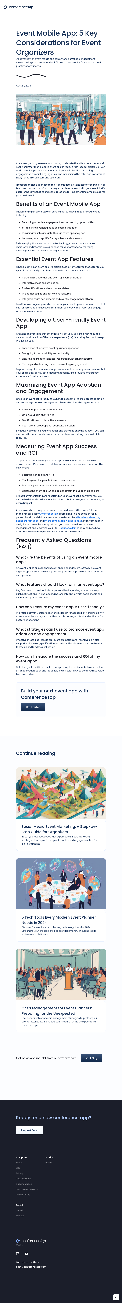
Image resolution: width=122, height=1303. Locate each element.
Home (49, 1162)
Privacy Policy (23, 1194)
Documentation (24, 1183)
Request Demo (23, 1178)
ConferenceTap (48, 513)
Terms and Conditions (27, 1189)
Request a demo (68, 528)
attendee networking (87, 517)
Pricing (19, 1173)
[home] (18, 7)
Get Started (33, 707)
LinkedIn (20, 1210)
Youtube (20, 1215)
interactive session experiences (63, 520)
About (19, 1162)
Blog (18, 1167)
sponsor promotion (27, 520)
